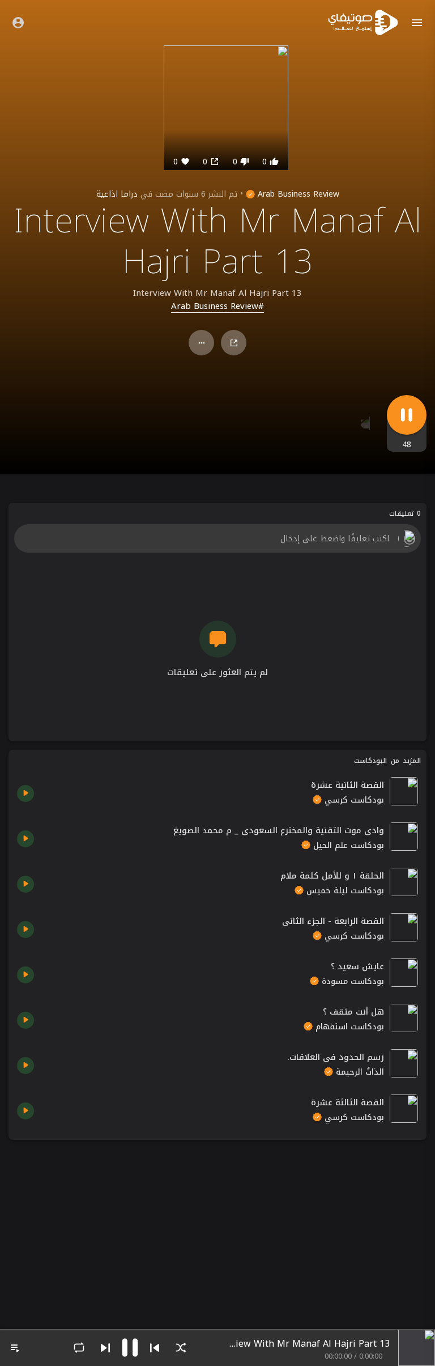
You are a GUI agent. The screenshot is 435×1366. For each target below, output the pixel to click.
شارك (233, 342)
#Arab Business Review (217, 306)
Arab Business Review (297, 194)
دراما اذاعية (117, 194)
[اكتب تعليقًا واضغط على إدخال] (217, 538)
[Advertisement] (217, 1227)
